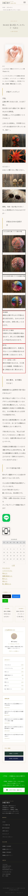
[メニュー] (25, 2)
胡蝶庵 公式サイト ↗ (7, 849)
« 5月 (13, 565)
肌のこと (4, 578)
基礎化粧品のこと (7, 576)
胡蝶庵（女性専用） (14, 753)
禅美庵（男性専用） (14, 758)
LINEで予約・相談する (15, 790)
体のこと (4, 573)
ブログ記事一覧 (6, 825)
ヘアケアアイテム (7, 571)
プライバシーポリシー (7, 837)
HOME (3, 7)
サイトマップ (5, 834)
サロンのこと (10, 7)
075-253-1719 (7, 872)
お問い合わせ (5, 831)
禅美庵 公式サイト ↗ (7, 855)
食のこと (4, 581)
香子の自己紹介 (6, 828)
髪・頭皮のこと (6, 584)
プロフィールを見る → (14, 651)
